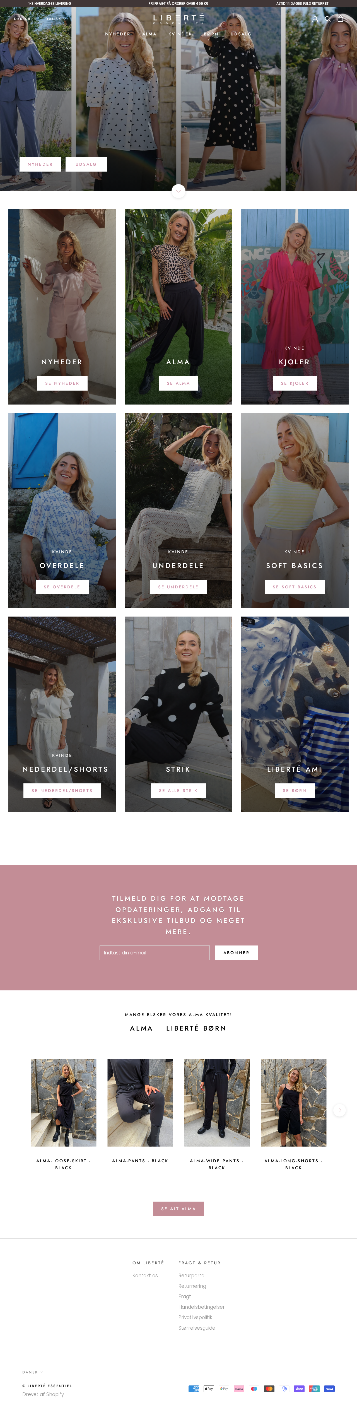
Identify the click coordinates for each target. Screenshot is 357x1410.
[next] (339, 1110)
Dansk (53, 18)
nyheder (40, 164)
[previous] (17, 1110)
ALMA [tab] (142, 1028)
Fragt (184, 1296)
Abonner (236, 953)
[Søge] (328, 18)
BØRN (211, 34)
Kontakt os (145, 1275)
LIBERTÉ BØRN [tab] (196, 1028)
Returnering (192, 1286)
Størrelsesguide (196, 1328)
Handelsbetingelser (201, 1307)
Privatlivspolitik (195, 1317)
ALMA (149, 34)
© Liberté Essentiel (47, 1386)
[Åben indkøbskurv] (340, 18)
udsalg (86, 164)
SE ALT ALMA (178, 1209)
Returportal (192, 1275)
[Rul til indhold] (178, 191)
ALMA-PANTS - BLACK (140, 1161)
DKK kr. (23, 18)
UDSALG (241, 34)
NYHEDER (118, 34)
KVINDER (180, 34)
